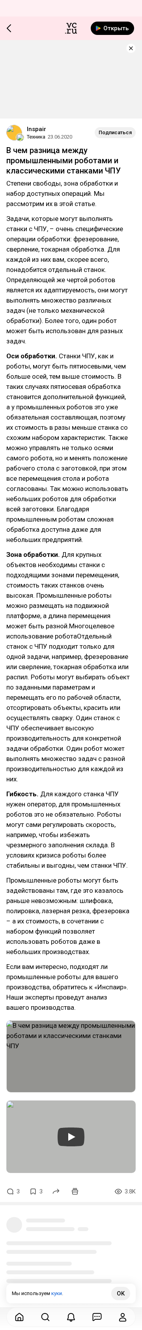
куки (56, 1293)
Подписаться (115, 132)
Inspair (36, 129)
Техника (36, 137)
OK (121, 1293)
